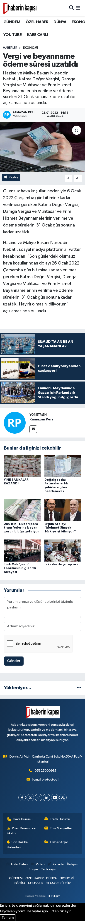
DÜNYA (59, 22)
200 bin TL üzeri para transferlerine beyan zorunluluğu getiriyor (21, 527)
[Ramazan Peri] (15, 423)
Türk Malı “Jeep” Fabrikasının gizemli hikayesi (20, 568)
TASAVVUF (35, 883)
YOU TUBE (12, 35)
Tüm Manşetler (61, 828)
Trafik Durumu (60, 819)
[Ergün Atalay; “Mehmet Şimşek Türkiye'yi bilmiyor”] (62, 510)
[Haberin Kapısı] (20, 8)
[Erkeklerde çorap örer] (62, 550)
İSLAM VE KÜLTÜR (58, 883)
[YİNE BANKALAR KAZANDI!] (22, 466)
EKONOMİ (30, 47)
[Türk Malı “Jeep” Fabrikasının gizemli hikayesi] (22, 550)
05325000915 (45, 770)
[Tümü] (79, 688)
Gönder (13, 661)
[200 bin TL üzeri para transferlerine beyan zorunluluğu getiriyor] (22, 510)
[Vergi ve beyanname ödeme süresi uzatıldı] (42, 147)
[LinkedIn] (46, 797)
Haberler (10, 47)
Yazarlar (59, 864)
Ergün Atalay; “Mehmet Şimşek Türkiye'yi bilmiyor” (60, 527)
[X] (30, 797)
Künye (33, 869)
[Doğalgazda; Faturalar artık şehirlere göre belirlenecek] (62, 466)
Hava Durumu (22, 819)
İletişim (72, 864)
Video (40, 864)
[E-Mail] (33, 429)
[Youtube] (54, 797)
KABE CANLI (37, 35)
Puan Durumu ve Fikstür (21, 831)
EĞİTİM (20, 883)
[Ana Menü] (78, 8)
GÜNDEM (11, 22)
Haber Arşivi (59, 842)
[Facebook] (22, 797)
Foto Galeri (19, 864)
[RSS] (63, 797)
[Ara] (71, 8)
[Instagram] (38, 797)
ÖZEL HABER (37, 22)
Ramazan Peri (41, 419)
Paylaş (13, 177)
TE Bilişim (53, 896)
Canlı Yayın (48, 869)
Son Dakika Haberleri (17, 844)
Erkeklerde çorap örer (62, 564)
